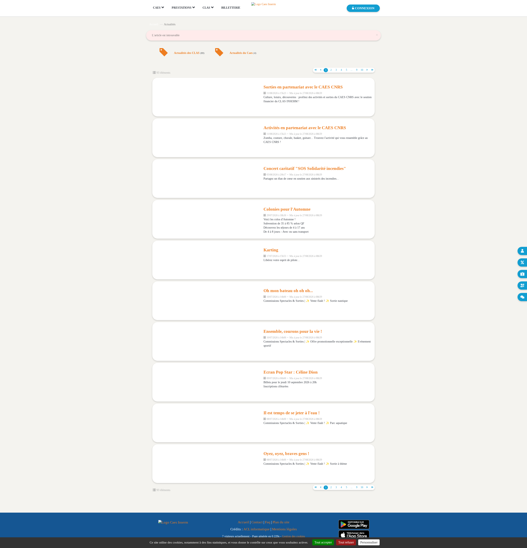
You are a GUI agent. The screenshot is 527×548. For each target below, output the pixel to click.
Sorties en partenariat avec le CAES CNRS (303, 87)
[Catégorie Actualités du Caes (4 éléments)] (219, 55)
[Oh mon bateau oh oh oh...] (208, 300)
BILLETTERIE (230, 7)
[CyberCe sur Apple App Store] (353, 535)
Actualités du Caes (243, 53)
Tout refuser (346, 542)
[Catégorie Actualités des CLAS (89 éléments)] (163, 55)
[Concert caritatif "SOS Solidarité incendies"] (208, 178)
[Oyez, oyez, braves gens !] (208, 463)
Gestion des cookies (293, 536)
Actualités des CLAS (189, 53)
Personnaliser (369, 542)
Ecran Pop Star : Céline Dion (291, 372)
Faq (267, 522)
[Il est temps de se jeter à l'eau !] (208, 423)
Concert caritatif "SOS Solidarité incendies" (305, 168)
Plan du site (281, 522)
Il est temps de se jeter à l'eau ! (292, 412)
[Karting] (208, 260)
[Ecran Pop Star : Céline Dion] (208, 382)
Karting (271, 249)
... (351, 69)
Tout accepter (323, 542)
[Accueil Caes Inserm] (263, 4)
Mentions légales (284, 529)
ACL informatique (256, 529)
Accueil (153, 24)
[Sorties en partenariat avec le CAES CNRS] (208, 97)
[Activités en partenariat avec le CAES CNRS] (208, 137)
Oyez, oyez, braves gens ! (286, 453)
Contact (257, 522)
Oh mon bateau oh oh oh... (288, 290)
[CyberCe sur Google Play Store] (353, 524)
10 (362, 69)
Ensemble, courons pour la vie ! (293, 331)
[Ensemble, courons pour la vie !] (208, 341)
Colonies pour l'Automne (287, 209)
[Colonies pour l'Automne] (208, 219)
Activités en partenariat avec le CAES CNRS (305, 127)
